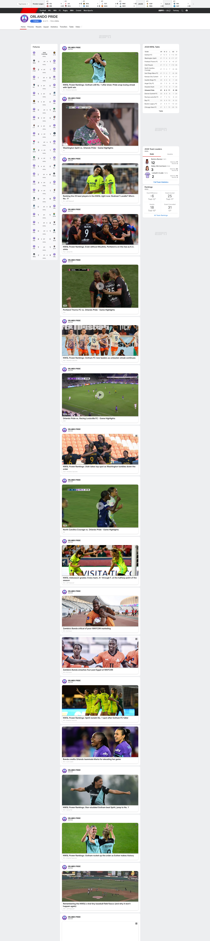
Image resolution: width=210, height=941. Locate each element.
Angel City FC (149, 70)
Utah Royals (149, 52)
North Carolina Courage (149, 56)
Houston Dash (149, 73)
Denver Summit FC (151, 80)
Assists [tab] (170, 109)
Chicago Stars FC (151, 94)
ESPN (29, 10)
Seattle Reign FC (150, 67)
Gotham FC (148, 41)
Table (161, 98)
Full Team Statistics (161, 137)
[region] (161, 66)
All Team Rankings (161, 170)
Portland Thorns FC (151, 48)
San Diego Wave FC (151, 60)
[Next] (193, 4)
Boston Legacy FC (151, 90)
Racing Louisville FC (151, 84)
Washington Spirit (150, 45)
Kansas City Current (151, 63)
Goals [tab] (152, 108)
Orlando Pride (149, 77)
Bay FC (147, 87)
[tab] (152, 108)
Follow (36, 21)
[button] (182, 11)
